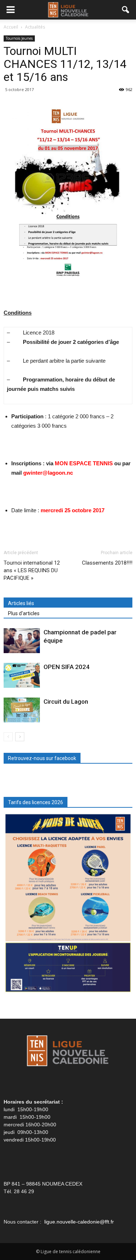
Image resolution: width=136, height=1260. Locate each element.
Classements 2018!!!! (107, 563)
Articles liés (21, 603)
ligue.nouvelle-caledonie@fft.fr (79, 1222)
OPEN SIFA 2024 (67, 666)
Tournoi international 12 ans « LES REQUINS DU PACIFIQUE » (32, 570)
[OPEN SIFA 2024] (22, 675)
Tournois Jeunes (19, 38)
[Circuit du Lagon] (22, 710)
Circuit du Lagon (66, 701)
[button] (126, 10)
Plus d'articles (24, 613)
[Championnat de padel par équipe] (22, 640)
